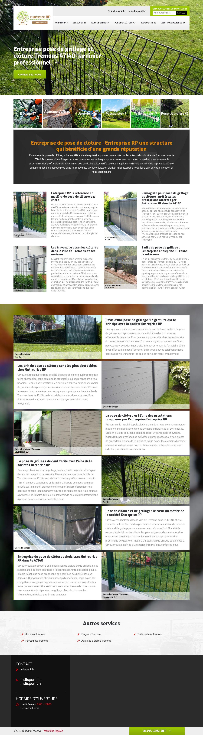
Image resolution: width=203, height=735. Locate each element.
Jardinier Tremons (35, 634)
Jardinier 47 (61, 23)
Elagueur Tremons (91, 634)
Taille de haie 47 (100, 23)
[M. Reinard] (33, 18)
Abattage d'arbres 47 (173, 23)
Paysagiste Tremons (36, 640)
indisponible (118, 11)
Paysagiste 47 (148, 23)
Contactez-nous (30, 74)
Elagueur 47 (79, 23)
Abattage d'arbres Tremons (96, 640)
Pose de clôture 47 (125, 23)
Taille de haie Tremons (150, 634)
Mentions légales (53, 730)
